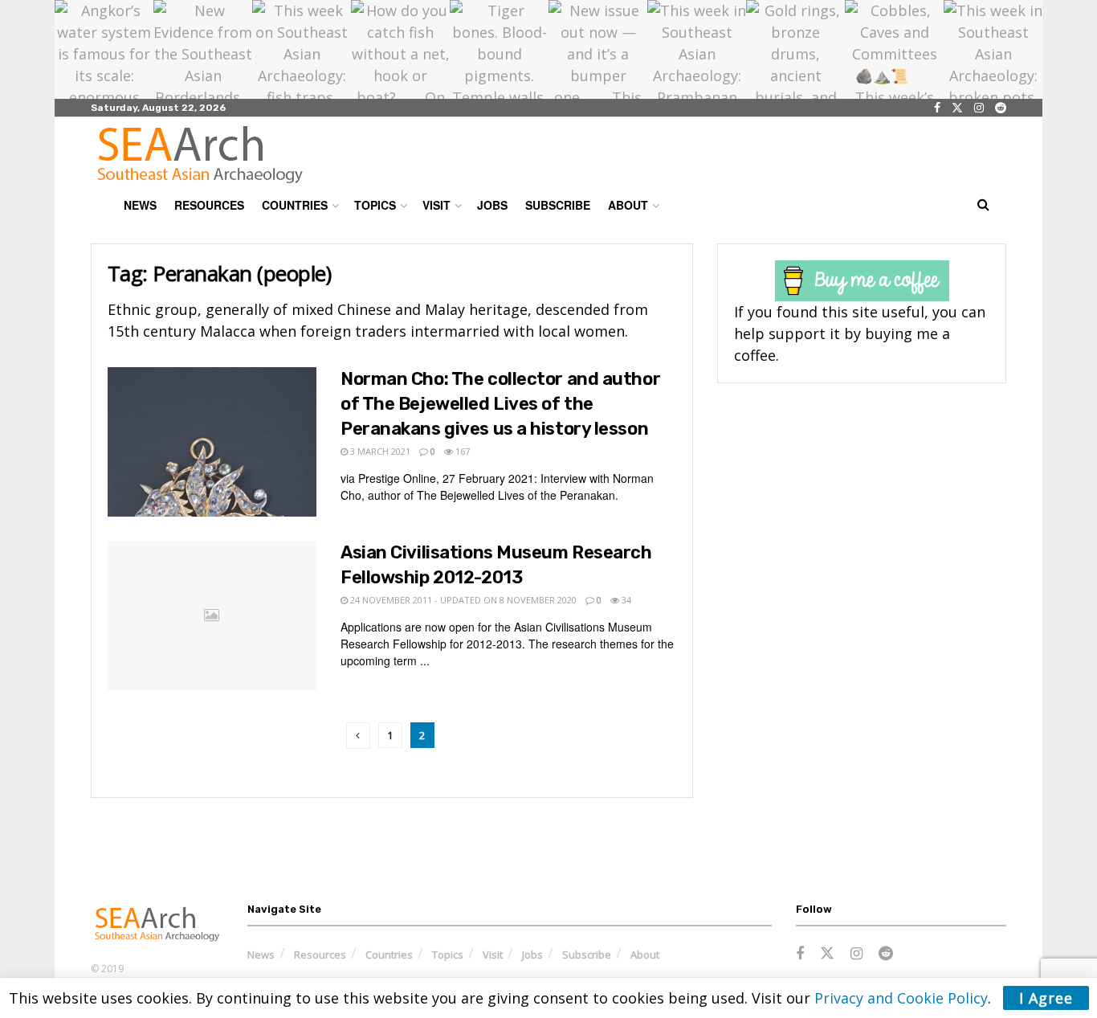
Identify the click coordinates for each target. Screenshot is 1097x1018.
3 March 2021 (379, 451)
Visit (436, 205)
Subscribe (557, 205)
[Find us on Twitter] (957, 108)
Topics (375, 205)
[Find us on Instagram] (979, 108)
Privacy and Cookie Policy (901, 998)
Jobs (492, 205)
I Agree (1046, 998)
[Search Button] (983, 204)
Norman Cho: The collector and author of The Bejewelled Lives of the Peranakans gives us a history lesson (500, 403)
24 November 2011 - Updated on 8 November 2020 (462, 600)
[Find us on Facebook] (937, 108)
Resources (209, 205)
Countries (295, 205)
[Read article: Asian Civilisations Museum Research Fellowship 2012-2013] (212, 615)
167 (461, 451)
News (140, 205)
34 (625, 600)
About (628, 205)
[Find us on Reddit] (1000, 108)
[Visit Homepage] (200, 154)
